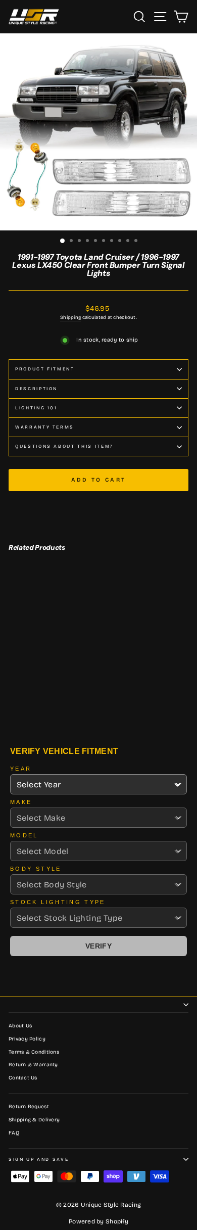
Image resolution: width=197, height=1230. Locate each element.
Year (20, 769)
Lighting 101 (36, 407)
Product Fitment (45, 368)
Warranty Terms (44, 427)
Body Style (36, 869)
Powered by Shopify (98, 1221)
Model (24, 835)
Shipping (70, 317)
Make (21, 802)
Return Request (29, 1107)
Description (36, 388)
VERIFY (98, 946)
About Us (20, 1026)
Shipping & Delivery (34, 1120)
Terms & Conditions (34, 1052)
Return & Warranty (33, 1065)
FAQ (14, 1133)
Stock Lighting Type (58, 902)
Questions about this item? (64, 446)
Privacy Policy (27, 1039)
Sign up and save (39, 1159)
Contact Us (23, 1078)
